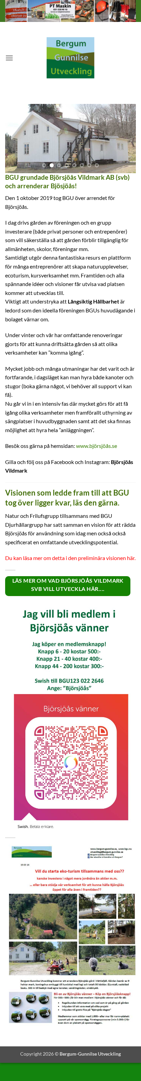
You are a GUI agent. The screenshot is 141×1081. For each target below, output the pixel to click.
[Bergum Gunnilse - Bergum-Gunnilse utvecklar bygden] (70, 57)
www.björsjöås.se (96, 445)
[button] (9, 57)
